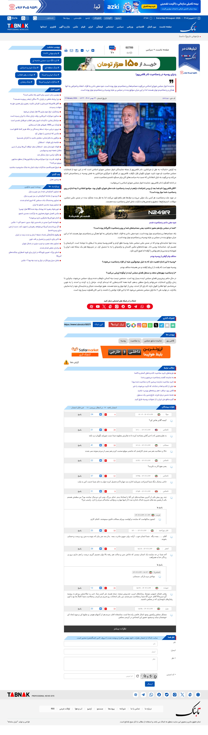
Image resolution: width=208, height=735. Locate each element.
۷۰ (112, 53)
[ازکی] (152, 6)
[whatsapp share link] (150, 325)
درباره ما (148, 709)
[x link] (104, 306)
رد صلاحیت (135, 341)
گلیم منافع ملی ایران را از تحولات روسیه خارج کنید (154, 399)
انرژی (90, 27)
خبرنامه (123, 709)
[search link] (35, 18)
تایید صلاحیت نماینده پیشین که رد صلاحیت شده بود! (153, 382)
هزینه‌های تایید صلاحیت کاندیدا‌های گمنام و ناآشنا (154, 373)
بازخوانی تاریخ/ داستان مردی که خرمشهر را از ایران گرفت (173, 36)
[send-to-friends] (71, 50)
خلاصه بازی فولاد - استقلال (48, 142)
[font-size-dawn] (82, 50)
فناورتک (97, 18)
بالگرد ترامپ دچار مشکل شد (48, 155)
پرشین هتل (54, 179)
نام (175, 642)
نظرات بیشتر (120, 629)
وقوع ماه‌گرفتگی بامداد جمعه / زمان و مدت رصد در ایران (37, 235)
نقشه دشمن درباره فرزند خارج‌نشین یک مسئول (155, 395)
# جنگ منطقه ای (52, 67)
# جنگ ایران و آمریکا (50, 75)
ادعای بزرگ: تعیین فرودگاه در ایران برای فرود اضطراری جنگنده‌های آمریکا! (35, 254)
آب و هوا (78, 709)
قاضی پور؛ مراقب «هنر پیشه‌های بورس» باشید (156, 390)
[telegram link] (136, 306)
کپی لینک (99, 324)
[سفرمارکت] (119, 352)
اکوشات (108, 18)
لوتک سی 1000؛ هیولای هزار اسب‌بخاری (44, 125)
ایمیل (173, 650)
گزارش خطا (74, 362)
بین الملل (151, 27)
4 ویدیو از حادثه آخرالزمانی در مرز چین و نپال (41, 196)
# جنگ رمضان (26, 82)
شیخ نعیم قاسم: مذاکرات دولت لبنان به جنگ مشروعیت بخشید (34, 167)
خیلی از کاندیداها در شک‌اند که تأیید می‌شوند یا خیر (153, 386)
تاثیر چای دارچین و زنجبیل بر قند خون (44, 239)
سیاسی (120, 27)
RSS (52, 709)
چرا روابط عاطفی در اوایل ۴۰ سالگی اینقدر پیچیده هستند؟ (36, 99)
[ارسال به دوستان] (167, 325)
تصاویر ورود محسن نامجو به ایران (46, 205)
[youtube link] (98, 306)
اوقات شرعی (64, 709)
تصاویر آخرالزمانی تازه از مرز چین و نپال (44, 191)
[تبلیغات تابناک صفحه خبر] (189, 60)
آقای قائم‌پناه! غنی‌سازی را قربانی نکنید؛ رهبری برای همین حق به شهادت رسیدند (35, 105)
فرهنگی (99, 27)
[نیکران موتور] (120, 212)
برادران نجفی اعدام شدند (49, 248)
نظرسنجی (77, 18)
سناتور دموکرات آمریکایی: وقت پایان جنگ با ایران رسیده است (34, 116)
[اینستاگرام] (138, 324)
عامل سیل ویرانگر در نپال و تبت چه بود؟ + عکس (40, 260)
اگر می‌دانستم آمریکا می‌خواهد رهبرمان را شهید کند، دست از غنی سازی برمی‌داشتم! (35, 228)
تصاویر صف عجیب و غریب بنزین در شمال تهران (40, 243)
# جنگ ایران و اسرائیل (29, 67)
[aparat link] (91, 306)
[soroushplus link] (123, 306)
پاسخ (79, 414)
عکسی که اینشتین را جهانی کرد (47, 133)
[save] (77, 50)
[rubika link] (148, 306)
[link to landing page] (189, 27)
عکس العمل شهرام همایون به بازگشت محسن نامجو (39, 213)
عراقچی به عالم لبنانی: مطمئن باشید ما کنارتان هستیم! (38, 138)
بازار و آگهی (64, 27)
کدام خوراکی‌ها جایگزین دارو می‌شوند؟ (44, 218)
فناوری (53, 27)
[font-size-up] (93, 50)
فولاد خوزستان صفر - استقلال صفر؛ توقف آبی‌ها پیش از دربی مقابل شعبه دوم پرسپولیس (36, 148)
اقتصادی (140, 27)
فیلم (83, 27)
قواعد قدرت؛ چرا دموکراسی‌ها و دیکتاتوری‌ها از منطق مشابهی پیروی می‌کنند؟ (36, 161)
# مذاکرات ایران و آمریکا (49, 82)
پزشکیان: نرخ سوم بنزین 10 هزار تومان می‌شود (41, 111)
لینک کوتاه (118, 324)
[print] (66, 50)
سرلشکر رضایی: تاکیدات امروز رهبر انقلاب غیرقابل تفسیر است (35, 120)
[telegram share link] (161, 325)
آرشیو (87, 18)
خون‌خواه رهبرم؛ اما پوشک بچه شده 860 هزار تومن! (39, 209)
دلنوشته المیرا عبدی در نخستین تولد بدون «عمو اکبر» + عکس (35, 222)
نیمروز (118, 18)
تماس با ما (135, 709)
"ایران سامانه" (12, 722)
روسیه (123, 341)
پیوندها (66, 18)
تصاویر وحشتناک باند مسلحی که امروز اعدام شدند (39, 200)
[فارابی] (120, 64)
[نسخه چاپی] (172, 325)
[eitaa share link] (144, 325)
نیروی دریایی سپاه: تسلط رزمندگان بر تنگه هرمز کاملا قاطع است (34, 129)
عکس (75, 27)
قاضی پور (170, 341)
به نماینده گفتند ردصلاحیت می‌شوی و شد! (157, 377)
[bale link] (129, 306)
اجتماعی (110, 27)
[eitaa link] (110, 306)
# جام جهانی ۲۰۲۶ (51, 53)
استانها (43, 27)
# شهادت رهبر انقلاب (26, 75)
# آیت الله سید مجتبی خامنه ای (45, 60)
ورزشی (130, 27)
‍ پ (87, 50)
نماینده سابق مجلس (153, 341)
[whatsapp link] (142, 306)
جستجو (100, 709)
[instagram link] (117, 306)
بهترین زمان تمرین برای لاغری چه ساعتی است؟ (41, 95)
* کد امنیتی (171, 674)
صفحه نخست (165, 27)
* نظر (174, 658)
